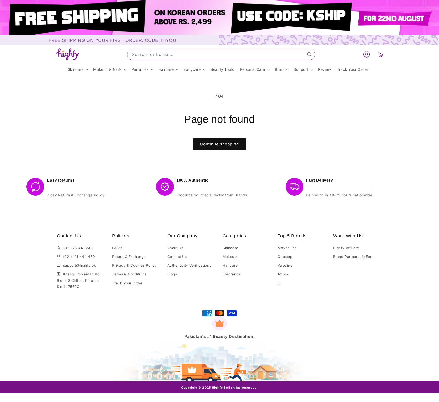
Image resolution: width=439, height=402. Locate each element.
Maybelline (287, 248)
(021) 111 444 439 (78, 257)
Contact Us (177, 257)
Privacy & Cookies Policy (134, 265)
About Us (175, 248)
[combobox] (221, 54)
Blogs (172, 274)
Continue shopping (219, 144)
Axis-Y (283, 274)
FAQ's (117, 248)
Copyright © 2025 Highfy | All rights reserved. (219, 387)
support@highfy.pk (78, 265)
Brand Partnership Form (354, 257)
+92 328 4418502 (77, 248)
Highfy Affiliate (346, 248)
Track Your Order (127, 283)
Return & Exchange (129, 257)
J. (279, 283)
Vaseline (285, 265)
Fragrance (232, 274)
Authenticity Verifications (189, 265)
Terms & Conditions (129, 274)
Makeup (230, 257)
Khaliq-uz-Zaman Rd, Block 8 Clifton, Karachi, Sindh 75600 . (79, 280)
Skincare (230, 248)
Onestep (285, 257)
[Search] (309, 54)
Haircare (230, 265)
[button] (380, 54)
